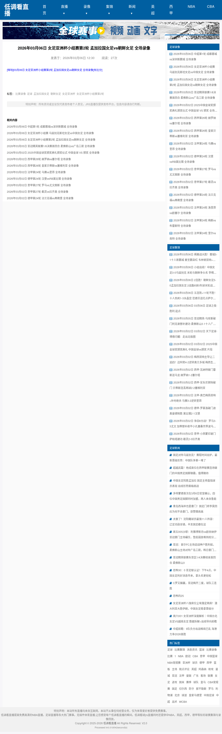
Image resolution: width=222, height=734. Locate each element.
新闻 (132, 6)
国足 (174, 688)
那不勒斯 (201, 688)
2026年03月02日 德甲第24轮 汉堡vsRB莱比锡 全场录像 (39, 178)
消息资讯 (192, 649)
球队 (196, 682)
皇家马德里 (195, 695)
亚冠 (174, 675)
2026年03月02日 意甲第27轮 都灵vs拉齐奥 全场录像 (37, 191)
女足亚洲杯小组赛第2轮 (90, 93)
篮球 (201, 649)
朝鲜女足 (56, 93)
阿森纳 (202, 669)
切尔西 (183, 688)
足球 (29, 93)
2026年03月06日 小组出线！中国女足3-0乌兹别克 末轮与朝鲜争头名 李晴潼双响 (193, 272)
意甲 (202, 656)
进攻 (174, 682)
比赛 (170, 656)
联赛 (210, 675)
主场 (174, 669)
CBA (210, 6)
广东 (196, 675)
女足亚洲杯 (68, 93)
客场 (203, 675)
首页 (44, 9)
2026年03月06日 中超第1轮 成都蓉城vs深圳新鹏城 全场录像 (42, 126)
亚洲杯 (186, 662)
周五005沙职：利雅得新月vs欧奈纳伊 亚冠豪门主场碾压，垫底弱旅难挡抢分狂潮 (193, 537)
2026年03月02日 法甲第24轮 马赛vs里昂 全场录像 (36, 172)
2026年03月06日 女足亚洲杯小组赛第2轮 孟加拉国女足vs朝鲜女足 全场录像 (51, 139)
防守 (191, 688)
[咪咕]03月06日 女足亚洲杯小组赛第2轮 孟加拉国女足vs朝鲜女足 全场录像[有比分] (54, 70)
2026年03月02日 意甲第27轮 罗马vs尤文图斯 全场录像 (39, 185)
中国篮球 (212, 656)
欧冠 (188, 656)
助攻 (211, 669)
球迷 (184, 695)
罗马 (211, 688)
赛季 (188, 682)
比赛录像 (20, 93)
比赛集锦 (180, 649)
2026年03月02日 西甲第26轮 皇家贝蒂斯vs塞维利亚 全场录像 (43, 165)
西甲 (171, 9)
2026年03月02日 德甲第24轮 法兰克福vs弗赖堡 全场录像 (40, 198)
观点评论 (184, 669)
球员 (195, 662)
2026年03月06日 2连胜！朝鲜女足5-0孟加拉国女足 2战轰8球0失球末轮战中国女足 (193, 285)
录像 (86, 6)
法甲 (181, 675)
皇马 (203, 682)
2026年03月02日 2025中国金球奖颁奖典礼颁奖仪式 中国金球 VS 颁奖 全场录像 (53, 152)
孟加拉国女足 (41, 93)
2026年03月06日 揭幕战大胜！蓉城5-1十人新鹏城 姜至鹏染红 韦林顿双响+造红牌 (193, 259)
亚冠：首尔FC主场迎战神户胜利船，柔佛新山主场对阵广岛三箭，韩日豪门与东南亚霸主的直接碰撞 (193, 550)
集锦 (109, 6)
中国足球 (209, 695)
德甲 (202, 662)
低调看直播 (109, 723)
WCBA (183, 701)
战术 (174, 701)
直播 (64, 6)
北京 (177, 695)
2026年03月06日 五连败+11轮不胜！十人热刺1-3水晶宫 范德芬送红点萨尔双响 (193, 298)
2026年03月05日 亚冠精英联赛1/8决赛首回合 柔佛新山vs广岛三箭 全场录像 (51, 146)
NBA (191, 6)
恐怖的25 (178, 595)
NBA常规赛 (174, 662)
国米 (181, 682)
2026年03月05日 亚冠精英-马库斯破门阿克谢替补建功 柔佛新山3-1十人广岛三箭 (193, 323)
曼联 (188, 675)
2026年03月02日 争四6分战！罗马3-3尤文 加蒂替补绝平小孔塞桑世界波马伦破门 (193, 426)
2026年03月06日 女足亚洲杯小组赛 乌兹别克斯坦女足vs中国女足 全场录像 (50, 133)
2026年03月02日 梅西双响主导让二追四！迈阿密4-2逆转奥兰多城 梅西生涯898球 (193, 362)
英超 (153, 9)
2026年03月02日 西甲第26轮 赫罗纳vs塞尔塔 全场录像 (39, 159)
